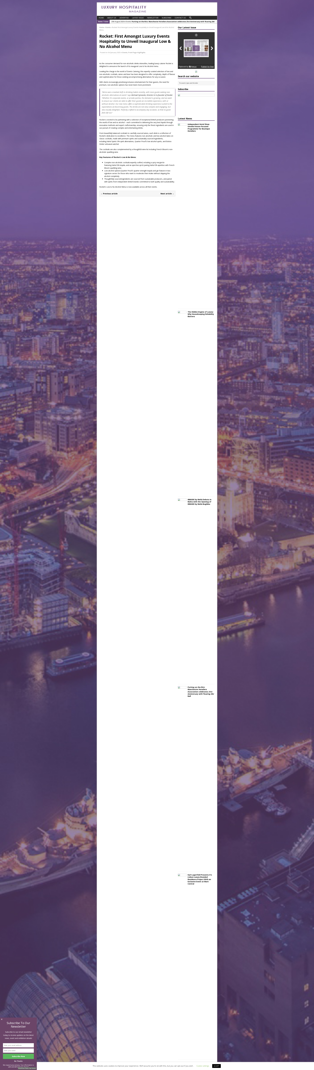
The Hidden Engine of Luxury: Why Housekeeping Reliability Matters (201, 314)
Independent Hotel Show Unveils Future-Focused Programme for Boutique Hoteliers (199, 127)
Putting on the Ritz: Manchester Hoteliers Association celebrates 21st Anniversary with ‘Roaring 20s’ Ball (201, 691)
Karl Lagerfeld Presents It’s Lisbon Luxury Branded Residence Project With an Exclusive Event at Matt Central (200, 879)
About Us (111, 18)
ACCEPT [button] (216, 1066)
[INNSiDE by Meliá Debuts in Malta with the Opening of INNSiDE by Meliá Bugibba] (182, 681)
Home (101, 18)
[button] (190, 18)
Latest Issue (138, 18)
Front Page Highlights (136, 52)
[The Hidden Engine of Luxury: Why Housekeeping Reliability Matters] (182, 493)
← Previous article (109, 193)
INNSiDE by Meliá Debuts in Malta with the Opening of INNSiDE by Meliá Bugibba (199, 501)
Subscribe (166, 18)
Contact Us (180, 18)
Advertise (124, 18)
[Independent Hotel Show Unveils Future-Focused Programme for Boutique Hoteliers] (182, 305)
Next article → (167, 193)
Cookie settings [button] (202, 1066)
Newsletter (152, 18)
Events (124, 52)
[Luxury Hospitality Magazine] (124, 13)
